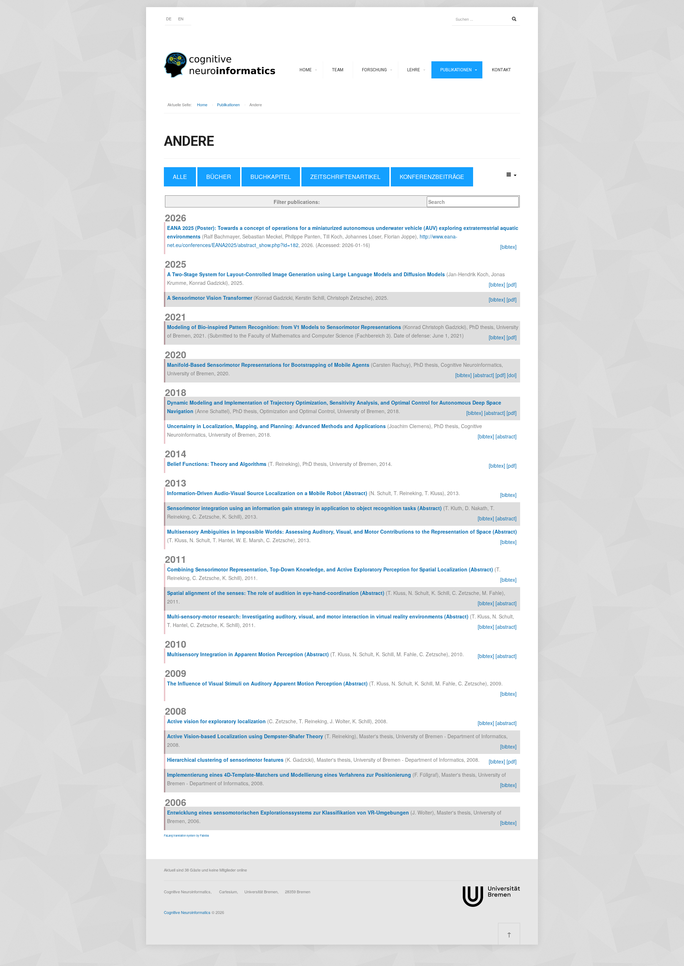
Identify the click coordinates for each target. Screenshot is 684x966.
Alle (180, 177)
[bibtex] (508, 246)
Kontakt (501, 69)
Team (337, 69)
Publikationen (456, 69)
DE (168, 18)
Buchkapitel (270, 177)
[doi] (512, 375)
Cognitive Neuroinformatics (187, 912)
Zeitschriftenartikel (345, 177)
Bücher (218, 177)
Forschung (374, 69)
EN (180, 18)
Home (306, 69)
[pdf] (512, 284)
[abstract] (483, 375)
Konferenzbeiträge (432, 177)
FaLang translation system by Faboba (186, 835)
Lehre (413, 69)
